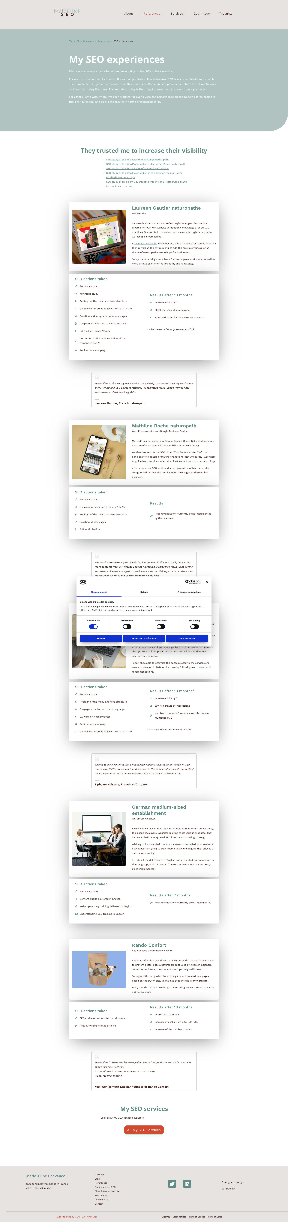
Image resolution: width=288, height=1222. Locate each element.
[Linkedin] (187, 1184)
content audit (204, 667)
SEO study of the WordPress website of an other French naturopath (146, 164)
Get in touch (203, 13)
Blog (97, 1178)
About (128, 13)
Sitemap (166, 1217)
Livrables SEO (102, 1199)
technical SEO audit (145, 243)
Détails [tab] (144, 592)
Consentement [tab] (99, 592)
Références (101, 1183)
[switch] (127, 626)
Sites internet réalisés (107, 1191)
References (152, 13)
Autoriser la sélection (144, 638)
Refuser (100, 638)
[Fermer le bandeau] (207, 582)
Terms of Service (196, 1217)
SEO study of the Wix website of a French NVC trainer (137, 168)
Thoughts (225, 13)
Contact (99, 1204)
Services (177, 13)
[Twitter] (172, 1184)
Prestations (101, 1195)
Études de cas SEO (105, 1187)
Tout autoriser (187, 638)
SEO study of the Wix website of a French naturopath (137, 159)
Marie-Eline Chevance (81, 41)
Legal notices (179, 1217)
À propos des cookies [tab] (189, 592)
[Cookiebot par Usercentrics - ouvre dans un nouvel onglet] (187, 582)
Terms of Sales (214, 1217)
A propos (99, 1174)
